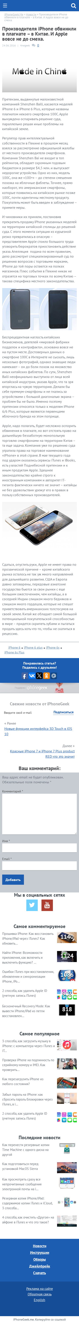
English (39, 1300)
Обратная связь (40, 1294)
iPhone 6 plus (33, 647)
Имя (6, 841)
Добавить (13, 879)
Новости (39, 1245)
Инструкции (39, 1252)
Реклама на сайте (39, 1288)
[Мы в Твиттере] (32, 905)
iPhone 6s (52, 647)
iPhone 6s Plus (14, 652)
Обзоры (39, 1259)
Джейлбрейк (39, 1266)
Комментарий (12, 791)
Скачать (39, 1272)
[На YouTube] (47, 905)
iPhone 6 (14, 647)
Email (7, 859)
